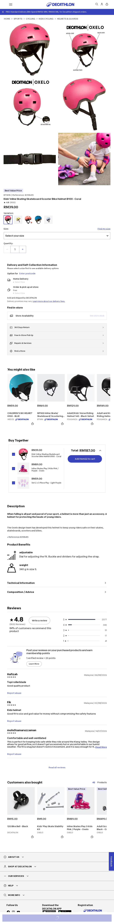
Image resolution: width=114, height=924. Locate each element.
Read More (101, 747)
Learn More (34, 664)
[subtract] (7, 249)
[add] (22, 249)
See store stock (97, 316)
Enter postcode (27, 273)
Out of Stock (58, 918)
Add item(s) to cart (85, 459)
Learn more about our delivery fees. (49, 301)
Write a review (39, 620)
